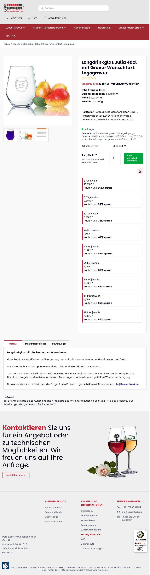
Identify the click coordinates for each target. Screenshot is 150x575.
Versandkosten (89, 162)
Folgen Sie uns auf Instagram (131, 518)
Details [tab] (13, 343)
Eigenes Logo (51, 516)
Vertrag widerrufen (91, 534)
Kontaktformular (53, 507)
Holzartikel (104, 27)
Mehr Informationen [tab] (35, 343)
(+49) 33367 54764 (131, 507)
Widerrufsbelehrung (91, 529)
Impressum (87, 510)
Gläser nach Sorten (130, 27)
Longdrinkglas (90, 84)
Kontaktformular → (16, 475)
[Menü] (145, 531)
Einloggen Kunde (53, 512)
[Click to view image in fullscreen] (38, 90)
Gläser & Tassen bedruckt (48, 27)
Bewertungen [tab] (59, 343)
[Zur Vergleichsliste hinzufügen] (140, 171)
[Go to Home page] (14, 8)
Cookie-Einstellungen (92, 548)
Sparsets (11, 35)
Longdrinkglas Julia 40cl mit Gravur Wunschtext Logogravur (43, 43)
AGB (83, 539)
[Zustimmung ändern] (5, 565)
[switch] (140, 549)
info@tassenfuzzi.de (132, 511)
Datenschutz (87, 543)
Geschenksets (82, 27)
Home (7, 43)
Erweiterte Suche (53, 521)
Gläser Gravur (14, 27)
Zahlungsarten (88, 525)
